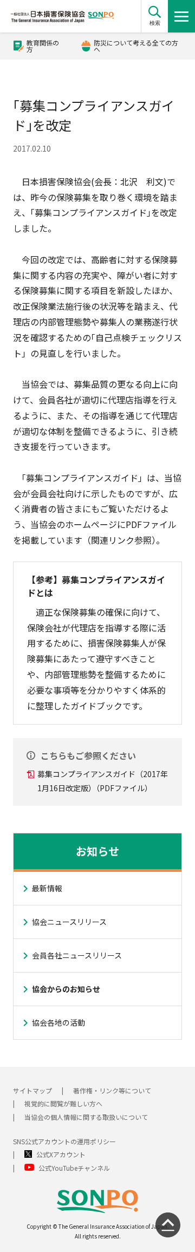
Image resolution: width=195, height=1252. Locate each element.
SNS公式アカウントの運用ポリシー (64, 1141)
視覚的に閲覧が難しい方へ (63, 1103)
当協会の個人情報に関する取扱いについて (86, 1116)
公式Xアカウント (61, 1154)
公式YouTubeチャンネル (74, 1167)
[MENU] (181, 16)
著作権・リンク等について (112, 1090)
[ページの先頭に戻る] (167, 1224)
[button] (154, 16)
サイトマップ (32, 1090)
